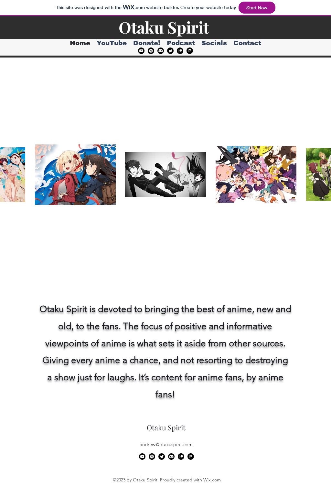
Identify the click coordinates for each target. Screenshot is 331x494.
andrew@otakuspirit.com (166, 444)
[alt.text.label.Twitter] (170, 50)
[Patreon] (180, 50)
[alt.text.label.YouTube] (141, 50)
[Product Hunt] (190, 50)
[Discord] (160, 50)
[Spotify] (151, 50)
